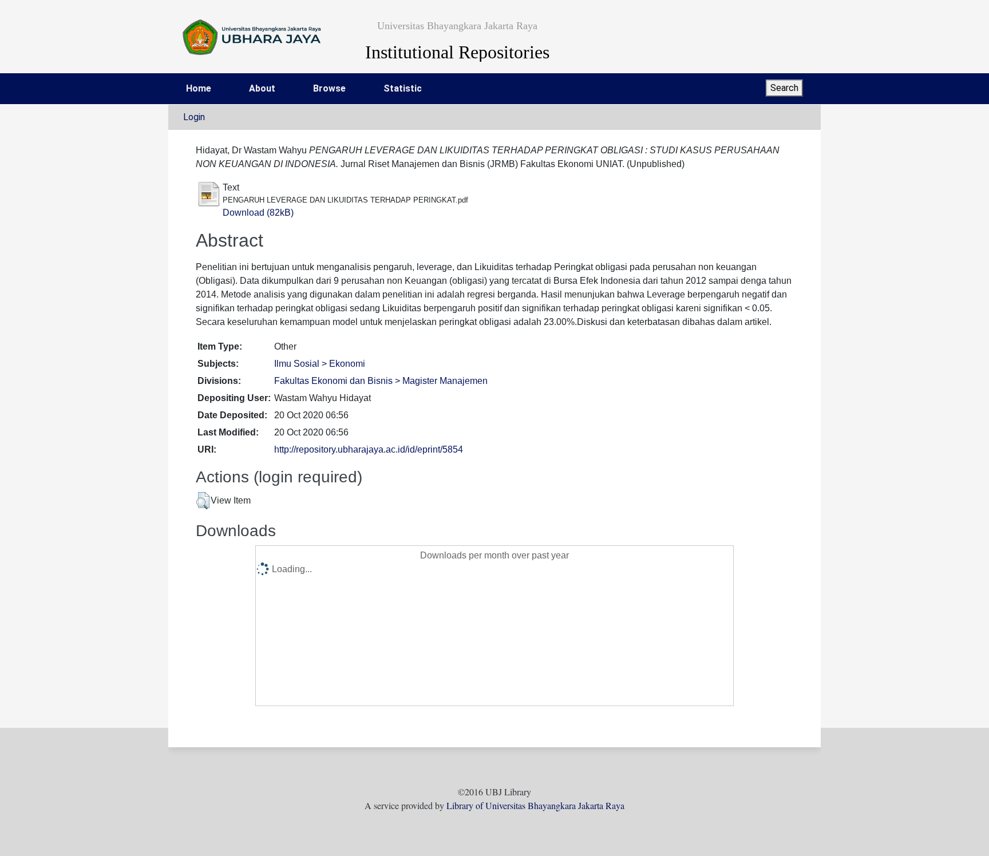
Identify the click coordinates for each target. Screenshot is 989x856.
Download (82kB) (258, 212)
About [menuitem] (262, 88)
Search (784, 87)
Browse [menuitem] (329, 88)
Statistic (402, 88)
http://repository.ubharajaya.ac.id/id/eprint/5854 (368, 449)
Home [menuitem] (198, 88)
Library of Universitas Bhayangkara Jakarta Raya (535, 805)
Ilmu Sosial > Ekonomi (319, 363)
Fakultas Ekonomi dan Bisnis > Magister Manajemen (381, 381)
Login (194, 117)
